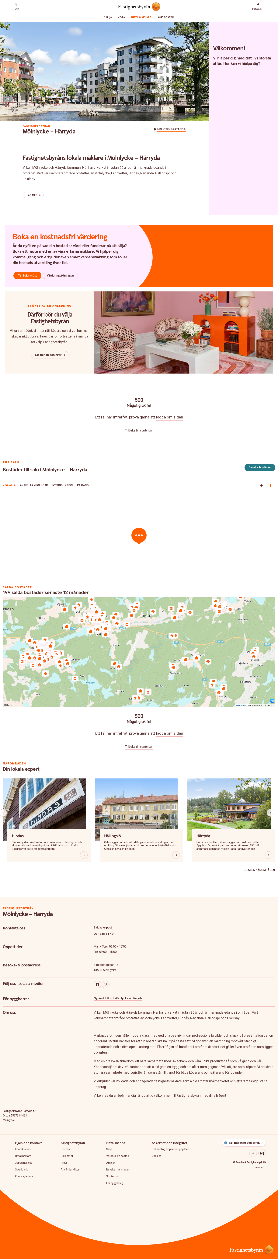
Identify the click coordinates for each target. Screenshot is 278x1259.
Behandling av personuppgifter (170, 1149)
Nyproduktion (62, 485)
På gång (83, 485)
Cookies (156, 1155)
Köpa (121, 17)
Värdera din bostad (117, 1155)
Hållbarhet (67, 1155)
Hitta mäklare (141, 17)
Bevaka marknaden (118, 1169)
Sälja (108, 17)
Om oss (65, 1149)
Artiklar (110, 1162)
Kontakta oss (23, 1149)
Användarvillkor (70, 1169)
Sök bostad (165, 17)
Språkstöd (112, 1176)
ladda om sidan (169, 417)
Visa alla (9, 485)
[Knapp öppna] (84, 855)
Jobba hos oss (23, 1162)
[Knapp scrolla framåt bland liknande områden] (270, 813)
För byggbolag (114, 1183)
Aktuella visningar (34, 485)
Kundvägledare (24, 1176)
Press (64, 1162)
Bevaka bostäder (260, 467)
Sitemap (258, 1167)
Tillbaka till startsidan (139, 430)
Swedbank (21, 1169)
